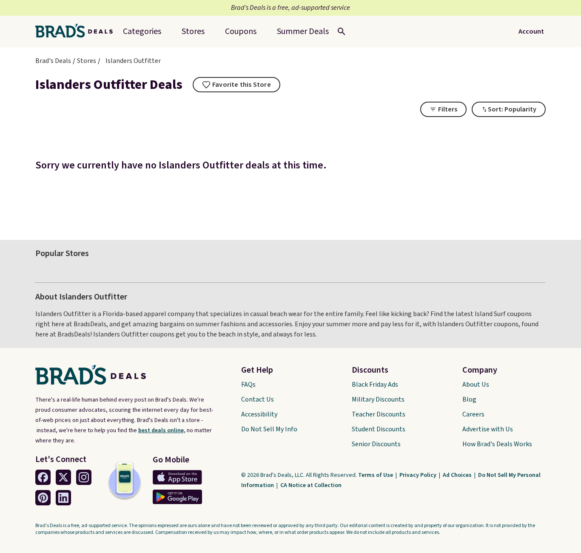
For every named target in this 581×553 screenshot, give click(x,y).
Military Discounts (378, 399)
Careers (473, 414)
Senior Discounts (376, 444)
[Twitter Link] (63, 477)
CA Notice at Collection (311, 485)
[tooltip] (236, 84)
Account (531, 31)
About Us (475, 384)
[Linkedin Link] (63, 498)
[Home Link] (77, 31)
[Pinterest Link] (43, 498)
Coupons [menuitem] (240, 31)
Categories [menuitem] (142, 31)
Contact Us (257, 399)
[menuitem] (302, 31)
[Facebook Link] (43, 477)
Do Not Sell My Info (269, 429)
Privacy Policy (418, 475)
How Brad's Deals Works (497, 444)
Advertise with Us (487, 429)
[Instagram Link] (84, 477)
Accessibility (259, 414)
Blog (469, 399)
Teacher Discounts (378, 414)
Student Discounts (378, 429)
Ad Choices (458, 475)
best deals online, (161, 430)
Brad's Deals (53, 61)
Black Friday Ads (375, 384)
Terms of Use (376, 475)
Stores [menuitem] (193, 31)
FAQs (248, 384)
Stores (86, 61)
